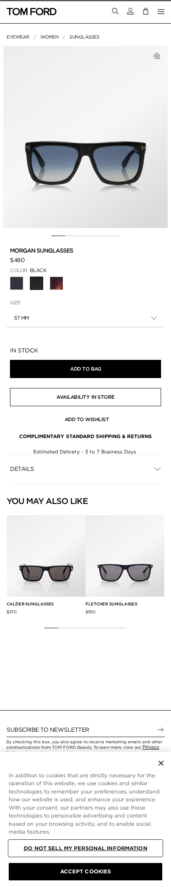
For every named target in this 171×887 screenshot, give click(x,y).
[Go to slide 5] (113, 236)
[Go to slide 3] (86, 236)
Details (22, 468)
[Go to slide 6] (120, 628)
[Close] (161, 763)
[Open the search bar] (115, 11)
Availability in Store (85, 397)
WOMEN (49, 37)
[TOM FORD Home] (31, 11)
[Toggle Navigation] (161, 11)
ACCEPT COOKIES (85, 871)
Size (15, 302)
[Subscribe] (160, 729)
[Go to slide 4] (99, 236)
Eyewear (18, 37)
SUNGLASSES (84, 37)
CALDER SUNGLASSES (30, 603)
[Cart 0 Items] (145, 11)
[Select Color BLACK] (16, 283)
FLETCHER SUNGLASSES (111, 603)
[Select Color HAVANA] (56, 283)
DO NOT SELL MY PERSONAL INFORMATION (85, 848)
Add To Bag (85, 369)
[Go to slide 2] (72, 236)
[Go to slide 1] (58, 236)
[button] (130, 11)
